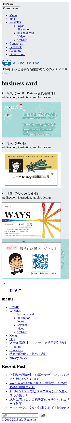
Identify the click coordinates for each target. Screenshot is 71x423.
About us (15, 50)
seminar (22, 325)
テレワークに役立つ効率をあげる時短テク (39, 407)
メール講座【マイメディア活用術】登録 (37, 342)
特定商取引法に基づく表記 (28, 354)
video (20, 328)
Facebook (15, 47)
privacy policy (18, 358)
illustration (23, 29)
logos (20, 25)
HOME (14, 307)
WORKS (15, 22)
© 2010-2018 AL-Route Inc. (19, 419)
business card (25, 33)
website (22, 40)
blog (12, 18)
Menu (8, 3)
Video (21, 36)
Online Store (17, 54)
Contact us (16, 43)
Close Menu (10, 8)
